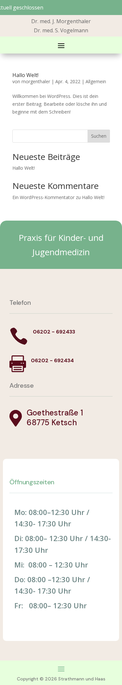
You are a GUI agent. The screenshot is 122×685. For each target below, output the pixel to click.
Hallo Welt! (25, 75)
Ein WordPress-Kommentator (43, 197)
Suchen (98, 136)
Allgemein (96, 81)
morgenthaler (35, 81)
